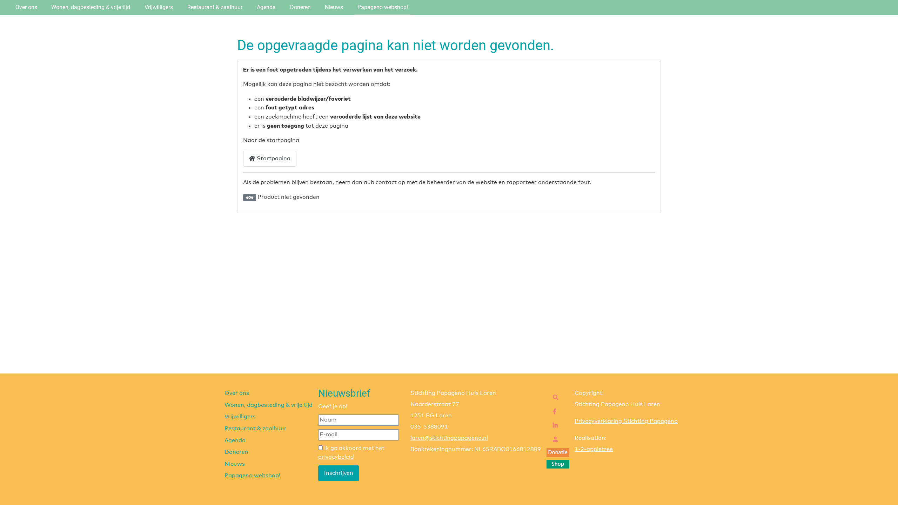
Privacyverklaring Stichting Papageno (626, 421)
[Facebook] (553, 412)
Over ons (26, 7)
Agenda (266, 7)
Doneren (300, 7)
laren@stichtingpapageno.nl (449, 438)
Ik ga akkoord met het (351, 452)
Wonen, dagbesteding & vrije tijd (90, 7)
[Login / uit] (554, 440)
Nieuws (334, 7)
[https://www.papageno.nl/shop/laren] (558, 464)
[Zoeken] (554, 397)
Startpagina (272, 158)
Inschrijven (338, 473)
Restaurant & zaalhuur (214, 7)
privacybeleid (336, 457)
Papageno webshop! (382, 7)
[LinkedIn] (554, 426)
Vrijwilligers (159, 7)
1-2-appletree (594, 449)
